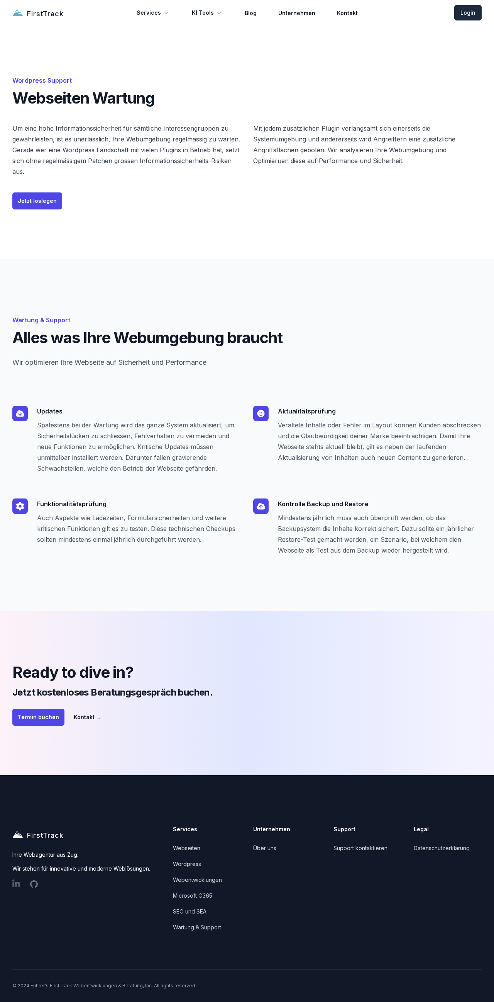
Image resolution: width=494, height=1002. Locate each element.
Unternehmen (296, 13)
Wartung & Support (197, 927)
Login (467, 12)
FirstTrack (45, 14)
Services (149, 12)
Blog (251, 13)
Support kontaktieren (360, 848)
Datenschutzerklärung (442, 848)
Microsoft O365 (192, 895)
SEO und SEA (189, 911)
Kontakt (347, 13)
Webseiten (186, 848)
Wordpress (187, 864)
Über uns (264, 848)
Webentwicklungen (197, 879)
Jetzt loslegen (37, 200)
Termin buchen (38, 717)
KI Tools (203, 12)
